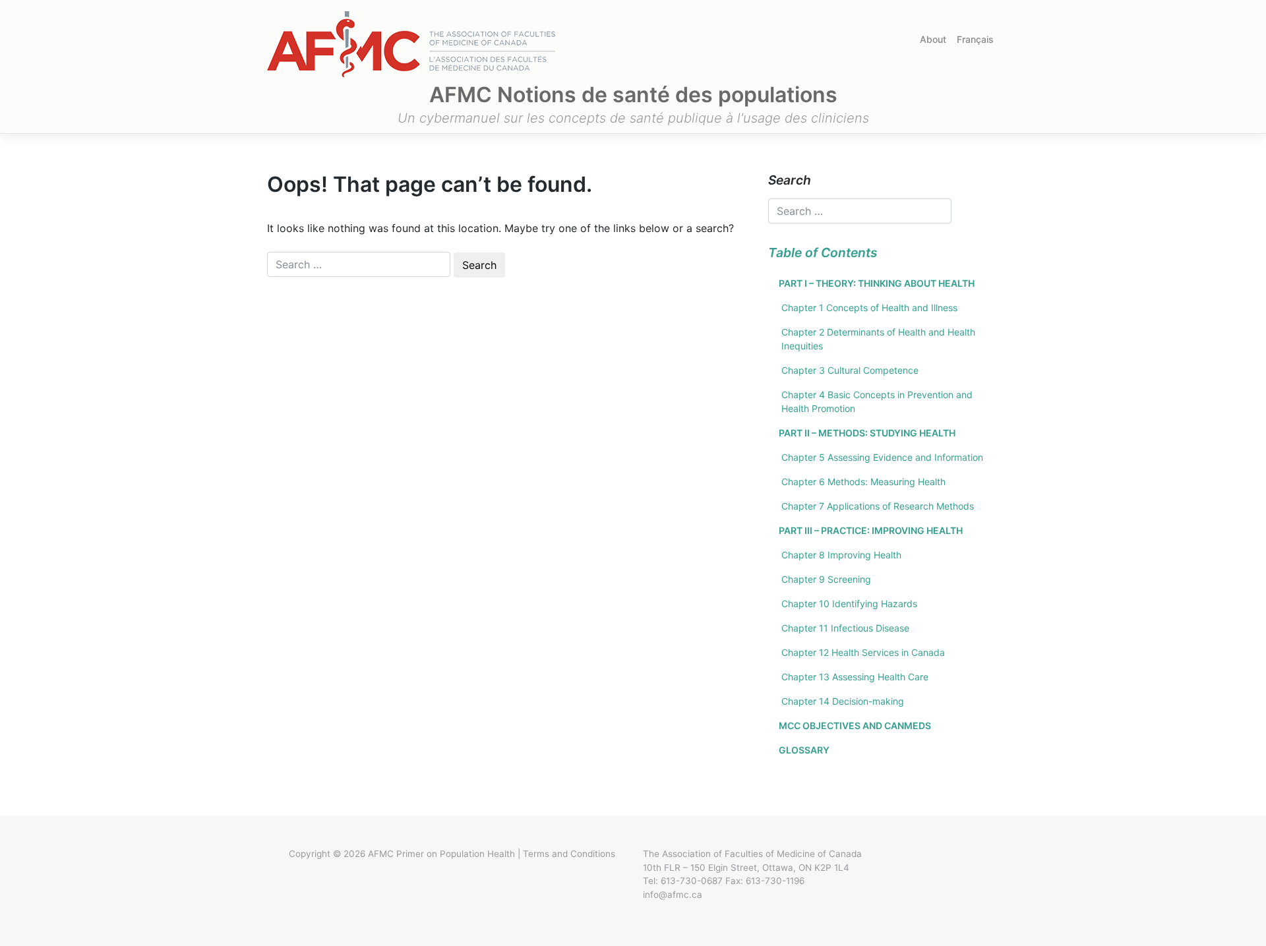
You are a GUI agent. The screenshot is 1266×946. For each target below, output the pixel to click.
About (933, 39)
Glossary (804, 749)
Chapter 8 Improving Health (841, 554)
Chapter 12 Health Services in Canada (863, 652)
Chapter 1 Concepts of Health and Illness (869, 307)
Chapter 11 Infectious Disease (845, 628)
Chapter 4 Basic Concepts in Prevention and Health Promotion (877, 401)
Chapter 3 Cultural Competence (850, 370)
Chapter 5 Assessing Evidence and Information (882, 457)
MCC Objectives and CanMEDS (855, 725)
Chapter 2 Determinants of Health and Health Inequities (878, 338)
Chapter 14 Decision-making (842, 701)
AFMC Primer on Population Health (441, 853)
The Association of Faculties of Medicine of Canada (752, 853)
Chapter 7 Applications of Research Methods (877, 506)
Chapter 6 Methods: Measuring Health (863, 481)
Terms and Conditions (569, 853)
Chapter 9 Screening (826, 579)
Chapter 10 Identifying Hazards (849, 603)
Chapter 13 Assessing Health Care (854, 676)
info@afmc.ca (672, 894)
